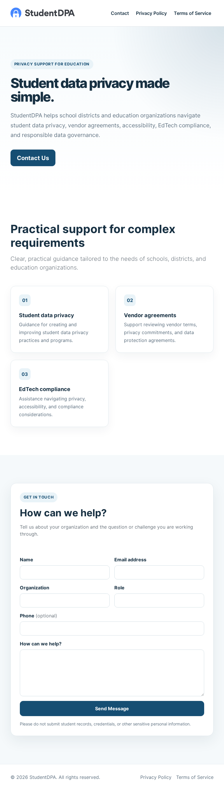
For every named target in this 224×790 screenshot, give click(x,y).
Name (26, 559)
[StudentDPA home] (42, 13)
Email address (130, 559)
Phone (38, 616)
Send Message (112, 708)
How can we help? (41, 644)
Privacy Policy (151, 13)
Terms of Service (192, 13)
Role (119, 588)
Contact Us (33, 158)
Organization (34, 588)
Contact (120, 13)
